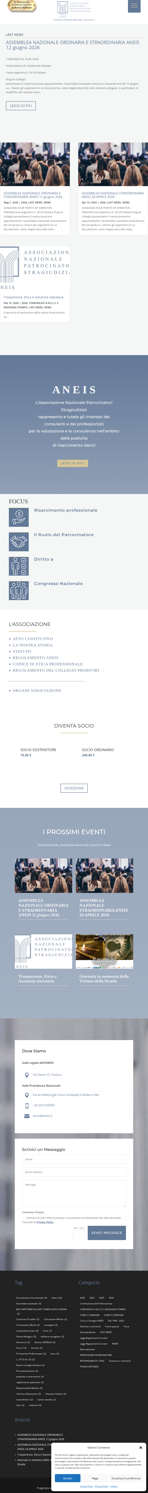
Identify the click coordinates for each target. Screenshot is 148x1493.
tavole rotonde (47, 1399)
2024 (92, 1297)
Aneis (57, 1297)
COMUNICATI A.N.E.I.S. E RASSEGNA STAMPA (103, 1309)
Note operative (87, 1349)
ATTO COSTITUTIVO (33, 639)
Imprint (113, 1486)
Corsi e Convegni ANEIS (92, 1320)
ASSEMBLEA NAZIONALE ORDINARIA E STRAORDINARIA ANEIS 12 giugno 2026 (33, 195)
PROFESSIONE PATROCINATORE (96, 1355)
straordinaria (24, 1399)
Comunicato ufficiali (28, 1325)
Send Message (106, 1233)
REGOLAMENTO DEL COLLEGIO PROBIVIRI (56, 670)
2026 (24, 202)
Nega (95, 1478)
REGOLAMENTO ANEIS (35, 657)
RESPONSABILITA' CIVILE (92, 1360)
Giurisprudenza (87, 1332)
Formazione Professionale (31, 1353)
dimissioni (23, 1342)
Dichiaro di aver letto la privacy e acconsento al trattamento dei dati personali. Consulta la (71, 1220)
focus (21, 1347)
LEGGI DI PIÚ (21, 105)
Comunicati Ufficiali (55, 1319)
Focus (126, 1326)
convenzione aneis (27, 1330)
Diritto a (43, 559)
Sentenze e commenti (120, 1360)
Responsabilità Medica (29, 1388)
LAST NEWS (35, 202)
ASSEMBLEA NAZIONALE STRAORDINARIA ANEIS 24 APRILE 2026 (113, 195)
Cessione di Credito (27, 1319)
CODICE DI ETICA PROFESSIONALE (48, 664)
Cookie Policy (86, 1486)
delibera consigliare (52, 1336)
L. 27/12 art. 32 (25, 1359)
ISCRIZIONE (74, 788)
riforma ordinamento (28, 1393)
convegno (51, 1325)
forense (36, 1347)
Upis (20, 1405)
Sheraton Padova (55, 1393)
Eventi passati (112, 1326)
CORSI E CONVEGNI (89, 1315)
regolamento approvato (30, 1382)
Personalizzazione (27, 1370)
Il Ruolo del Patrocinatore (64, 534)
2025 (101, 1297)
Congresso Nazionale (58, 583)
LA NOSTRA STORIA (33, 645)
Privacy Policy (101, 1486)
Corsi (47, 1330)
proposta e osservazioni (30, 1376)
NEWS (47, 202)
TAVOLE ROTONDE (89, 1366)
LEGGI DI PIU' (72, 463)
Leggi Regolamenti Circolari (94, 1338)
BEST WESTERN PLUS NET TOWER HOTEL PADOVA (41, 1311)
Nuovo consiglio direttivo (30, 1365)
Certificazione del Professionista (96, 1303)
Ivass (55, 1353)
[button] (141, 1447)
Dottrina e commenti (90, 1326)
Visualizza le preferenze (126, 1478)
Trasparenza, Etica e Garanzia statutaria (34, 297)
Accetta (67, 1478)
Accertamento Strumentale (31, 1297)
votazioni (35, 1405)
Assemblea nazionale (28, 1303)
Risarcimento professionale (65, 510)
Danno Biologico (26, 1336)
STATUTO (22, 651)
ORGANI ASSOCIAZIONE (37, 690)
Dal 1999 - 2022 (116, 1320)
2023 (82, 1297)
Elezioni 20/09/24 (44, 1342)
